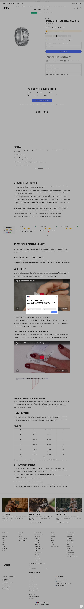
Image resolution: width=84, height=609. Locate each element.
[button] (56, 297)
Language (45, 306)
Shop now (54, 312)
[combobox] (32, 309)
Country (29, 306)
